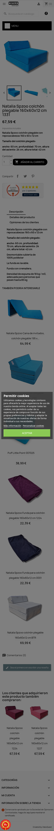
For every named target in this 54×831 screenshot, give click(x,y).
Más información (12, 425)
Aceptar (27, 433)
